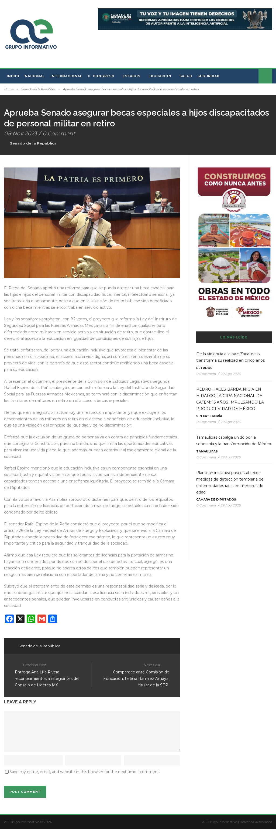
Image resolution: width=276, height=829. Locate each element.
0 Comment (59, 133)
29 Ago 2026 (230, 374)
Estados (131, 76)
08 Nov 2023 (20, 133)
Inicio (13, 76)
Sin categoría (209, 416)
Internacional (66, 76)
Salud (186, 76)
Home (8, 89)
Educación (160, 76)
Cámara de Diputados (216, 499)
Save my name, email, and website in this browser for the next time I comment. (84, 771)
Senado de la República (38, 89)
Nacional (35, 76)
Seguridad (209, 76)
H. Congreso (101, 76)
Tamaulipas (207, 451)
